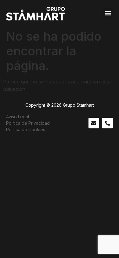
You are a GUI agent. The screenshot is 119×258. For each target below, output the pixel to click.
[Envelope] (93, 123)
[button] (108, 13)
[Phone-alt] (107, 123)
